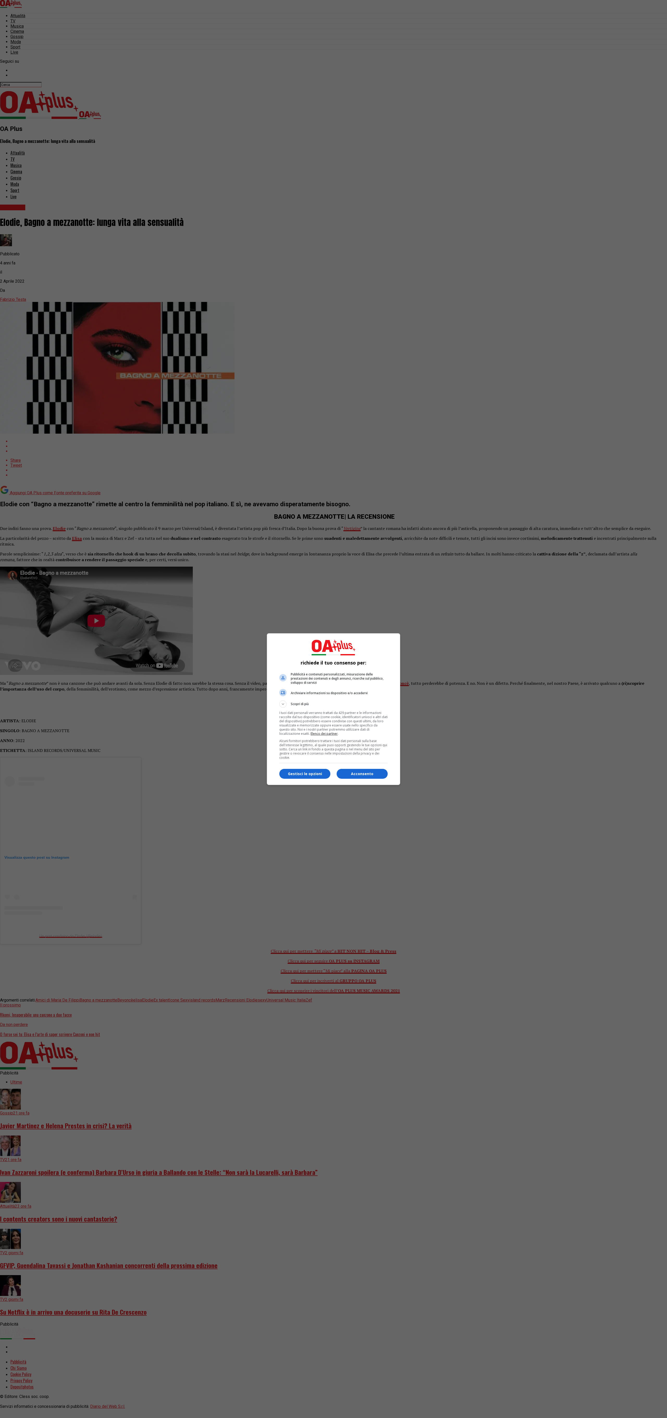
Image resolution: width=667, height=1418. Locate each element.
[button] (333, 704)
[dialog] (333, 709)
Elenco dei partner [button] (324, 733)
